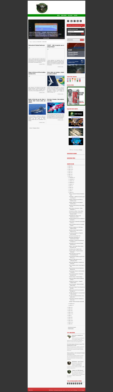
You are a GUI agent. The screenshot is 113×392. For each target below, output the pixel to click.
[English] (68, 79)
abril (70, 190)
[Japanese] (73, 81)
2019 (69, 307)
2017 (69, 310)
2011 (69, 320)
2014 (69, 315)
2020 (69, 176)
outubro (71, 180)
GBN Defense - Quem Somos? (77, 361)
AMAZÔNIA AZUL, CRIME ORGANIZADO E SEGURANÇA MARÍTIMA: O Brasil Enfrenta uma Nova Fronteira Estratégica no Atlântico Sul (45, 34)
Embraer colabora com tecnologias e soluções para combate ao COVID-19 (55, 72)
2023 (69, 171)
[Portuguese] (71, 81)
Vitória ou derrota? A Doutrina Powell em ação (36, 45)
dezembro (71, 177)
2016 (69, 312)
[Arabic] (78, 81)
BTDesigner (76, 390)
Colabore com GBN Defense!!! (77, 370)
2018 (69, 308)
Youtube (81, 21)
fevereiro (71, 303)
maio (70, 189)
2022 (69, 172)
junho (70, 187)
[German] (73, 79)
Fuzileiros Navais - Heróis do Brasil (75, 276)
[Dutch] (80, 79)
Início (58, 15)
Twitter (71, 21)
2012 (69, 318)
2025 (69, 167)
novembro (71, 179)
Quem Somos (64, 15)
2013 (69, 317)
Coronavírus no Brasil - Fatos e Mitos (76, 211)
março (70, 192)
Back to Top (31, 390)
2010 (69, 322)
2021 (69, 174)
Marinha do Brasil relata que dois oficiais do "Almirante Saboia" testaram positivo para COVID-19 (36, 100)
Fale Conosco (31, 18)
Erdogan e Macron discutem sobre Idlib (76, 301)
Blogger (80, 149)
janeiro (70, 305)
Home (30, 41)
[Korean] (75, 81)
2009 (69, 323)
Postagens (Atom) (36, 128)
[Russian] (68, 81)
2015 (69, 313)
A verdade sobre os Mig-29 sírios (75, 249)
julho (70, 185)
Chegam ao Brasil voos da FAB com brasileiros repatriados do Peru (36, 72)
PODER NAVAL (71, 328)
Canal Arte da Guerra (72, 327)
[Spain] (75, 79)
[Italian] (78, 79)
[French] (71, 79)
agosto (70, 184)
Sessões (75, 15)
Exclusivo (70, 15)
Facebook (68, 21)
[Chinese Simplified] (80, 81)
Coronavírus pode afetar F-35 (74, 235)
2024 (69, 169)
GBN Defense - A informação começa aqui (55, 390)
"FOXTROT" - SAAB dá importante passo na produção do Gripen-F (55, 45)
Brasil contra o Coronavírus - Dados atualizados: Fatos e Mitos (55, 99)
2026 (69, 166)
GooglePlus (75, 21)
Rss (78, 21)
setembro (71, 182)
